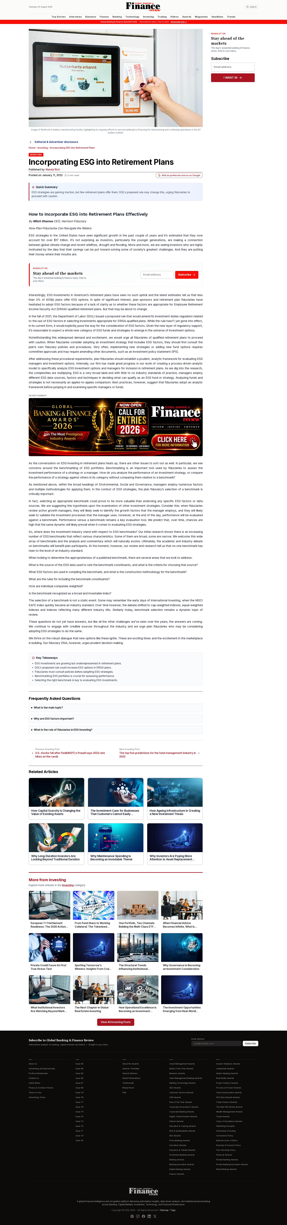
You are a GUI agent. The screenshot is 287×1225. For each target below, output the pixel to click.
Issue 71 (79, 1131)
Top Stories (59, 17)
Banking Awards (176, 1160)
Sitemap (164, 1210)
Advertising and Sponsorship (42, 1068)
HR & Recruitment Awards (228, 1097)
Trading (162, 17)
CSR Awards (175, 1097)
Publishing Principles (225, 1126)
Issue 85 (79, 1064)
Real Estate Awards (225, 1078)
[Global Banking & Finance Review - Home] (143, 6)
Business (90, 17)
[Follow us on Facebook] (143, 1216)
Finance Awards (176, 1174)
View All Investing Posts (116, 1022)
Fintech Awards (176, 1121)
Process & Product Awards (228, 1088)
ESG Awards (175, 1136)
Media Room (128, 1088)
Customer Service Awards (181, 1092)
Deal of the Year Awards (180, 1102)
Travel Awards (223, 1116)
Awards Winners (130, 1073)
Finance (104, 17)
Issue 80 (79, 1088)
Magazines (201, 17)
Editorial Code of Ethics (227, 1140)
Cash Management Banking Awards (185, 1078)
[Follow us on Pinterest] (132, 1216)
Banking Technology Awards (182, 1083)
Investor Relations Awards (228, 1064)
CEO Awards (175, 1088)
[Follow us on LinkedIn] (149, 1216)
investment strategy (113, 342)
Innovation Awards (177, 1145)
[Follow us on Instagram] (137, 1216)
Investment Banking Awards (182, 1155)
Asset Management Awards (182, 1064)
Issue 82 (79, 1078)
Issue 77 (79, 1102)
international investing (165, 600)
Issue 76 (79, 1107)
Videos (174, 17)
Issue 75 (79, 1112)
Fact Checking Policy (225, 1150)
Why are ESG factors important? (54, 718)
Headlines (217, 17)
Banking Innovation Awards (181, 1164)
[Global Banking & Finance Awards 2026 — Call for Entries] (116, 427)
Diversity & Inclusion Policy (228, 1145)
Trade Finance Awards (226, 1102)
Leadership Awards (225, 1068)
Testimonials (128, 1083)
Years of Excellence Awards (229, 1121)
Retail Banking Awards (226, 1169)
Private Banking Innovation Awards (232, 1164)
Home (32, 148)
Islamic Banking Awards (227, 1073)
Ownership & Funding (226, 1131)
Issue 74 (79, 1116)
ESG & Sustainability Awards (182, 1131)
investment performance (45, 472)
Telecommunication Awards (229, 1092)
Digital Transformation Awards (183, 1116)
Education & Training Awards (182, 1126)
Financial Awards (224, 1155)
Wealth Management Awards (229, 1112)
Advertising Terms (37, 1097)
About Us (33, 1064)
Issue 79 (79, 1092)
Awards (186, 17)
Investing (148, 17)
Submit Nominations (131, 1078)
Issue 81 (79, 1083)
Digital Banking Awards (179, 1169)
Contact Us (34, 1078)
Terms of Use (35, 1092)
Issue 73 (79, 1121)
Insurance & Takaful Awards (182, 1150)
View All (79, 1140)
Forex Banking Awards (179, 1140)
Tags (172, 1210)
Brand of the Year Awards (181, 1068)
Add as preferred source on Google (181, 175)
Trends (231, 17)
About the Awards (130, 1064)
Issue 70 (79, 1136)
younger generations (151, 240)
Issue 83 (79, 1073)
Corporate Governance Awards (183, 1107)
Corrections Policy (224, 1136)
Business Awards (177, 1073)
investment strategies (145, 505)
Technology (132, 17)
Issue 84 (79, 1068)
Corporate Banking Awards (181, 1112)
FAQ (124, 1092)
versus (81, 520)
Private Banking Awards (227, 1160)
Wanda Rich (52, 169)
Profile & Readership (38, 1073)
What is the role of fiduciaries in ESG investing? (63, 729)
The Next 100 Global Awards (229, 1107)
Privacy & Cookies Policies (41, 1088)
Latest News (34, 1083)
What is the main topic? (48, 707)
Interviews (75, 17)
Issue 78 (79, 1097)
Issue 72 (79, 1126)
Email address (197, 1039)
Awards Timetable (130, 1068)
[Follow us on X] (155, 1216)
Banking (117, 17)
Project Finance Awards (227, 1083)
